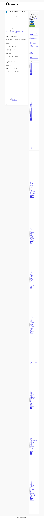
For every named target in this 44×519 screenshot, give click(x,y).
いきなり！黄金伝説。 (32, 197)
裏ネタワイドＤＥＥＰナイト (32, 495)
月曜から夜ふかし (31, 434)
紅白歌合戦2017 (31, 482)
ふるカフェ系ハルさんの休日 (32, 315)
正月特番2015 (31, 447)
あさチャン (31, 188)
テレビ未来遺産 (31, 278)
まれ (30, 330)
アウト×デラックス (31, 185)
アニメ (30, 192)
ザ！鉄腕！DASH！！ (31, 241)
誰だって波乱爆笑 (31, 498)
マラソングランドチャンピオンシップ (33, 329)
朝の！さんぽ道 (31, 437)
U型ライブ (31, 181)
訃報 (30, 497)
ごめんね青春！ (31, 235)
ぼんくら (30, 323)
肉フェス (30, 487)
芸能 (30, 491)
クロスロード (31, 228)
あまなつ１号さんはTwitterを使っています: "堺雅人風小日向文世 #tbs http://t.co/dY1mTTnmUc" (16, 31)
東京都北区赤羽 (31, 441)
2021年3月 (31, 67)
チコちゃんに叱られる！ (32, 272)
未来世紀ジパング (31, 439)
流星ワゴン (31, 454)
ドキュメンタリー (31, 279)
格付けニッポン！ (31, 444)
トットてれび (31, 282)
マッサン (30, 327)
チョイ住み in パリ (31, 275)
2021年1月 (31, 69)
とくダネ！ (31, 280)
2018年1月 (31, 104)
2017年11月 (31, 106)
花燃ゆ (30, 490)
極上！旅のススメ (31, 445)
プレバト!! (31, 316)
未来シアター (31, 438)
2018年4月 (31, 101)
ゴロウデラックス (31, 237)
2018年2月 (31, 103)
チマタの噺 (31, 274)
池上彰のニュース (31, 451)
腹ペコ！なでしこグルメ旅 (32, 488)
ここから (30, 230)
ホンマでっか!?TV (31, 324)
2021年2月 (31, 68)
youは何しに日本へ (31, 183)
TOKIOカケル (31, 178)
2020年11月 (31, 71)
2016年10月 (31, 119)
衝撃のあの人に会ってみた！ (32, 494)
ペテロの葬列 (31, 320)
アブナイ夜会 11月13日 (13, 99)
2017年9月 (31, 108)
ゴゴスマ (30, 231)
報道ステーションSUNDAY (32, 398)
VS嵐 (30, 182)
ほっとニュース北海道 (32, 322)
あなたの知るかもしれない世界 (32, 191)
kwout (16, 32)
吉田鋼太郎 (31, 391)
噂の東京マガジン (31, 395)
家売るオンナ (31, 407)
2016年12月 (31, 117)
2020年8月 (31, 74)
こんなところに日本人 (32, 238)
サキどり (30, 242)
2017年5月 (31, 112)
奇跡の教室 (31, 403)
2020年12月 (31, 70)
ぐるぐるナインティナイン (32, 224)
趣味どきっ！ (31, 499)
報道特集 (30, 399)
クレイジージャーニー (32, 227)
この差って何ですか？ (32, 233)
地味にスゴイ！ (31, 396)
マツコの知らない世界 (32, 326)
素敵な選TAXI (31, 484)
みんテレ (30, 332)
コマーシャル (31, 234)
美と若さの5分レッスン (32, 485)
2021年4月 (31, 66)
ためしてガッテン (31, 271)
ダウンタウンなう (31, 270)
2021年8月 (31, 63)
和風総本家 (31, 392)
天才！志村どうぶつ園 (32, 402)
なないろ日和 (31, 287)
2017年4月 (31, 113)
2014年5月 (31, 147)
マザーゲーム (31, 325)
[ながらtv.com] (12, 4)
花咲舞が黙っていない (32, 489)
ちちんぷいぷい (31, 273)
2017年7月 (31, 110)
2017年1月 (31, 116)
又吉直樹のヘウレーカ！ (32, 390)
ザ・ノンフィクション (32, 239)
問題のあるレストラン (32, 393)
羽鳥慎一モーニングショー (32, 486)
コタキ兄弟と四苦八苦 (32, 232)
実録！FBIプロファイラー (32, 406)
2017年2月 (31, 115)
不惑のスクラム (31, 361)
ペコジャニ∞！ (31, 319)
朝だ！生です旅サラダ (32, 436)
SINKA (26, 517)
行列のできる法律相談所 (32, 493)
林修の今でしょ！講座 (32, 442)
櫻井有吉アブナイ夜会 (32, 446)
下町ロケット (31, 359)
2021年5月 (31, 65)
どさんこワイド (31, 281)
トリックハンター (31, 283)
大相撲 (30, 401)
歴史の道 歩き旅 (31, 448)
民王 (30, 449)
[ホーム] (6, 1)
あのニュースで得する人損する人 (32, 193)
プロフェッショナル (31, 318)
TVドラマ (30, 180)
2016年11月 (31, 118)
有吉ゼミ (30, 435)
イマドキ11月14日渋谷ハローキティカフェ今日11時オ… (22, 104)
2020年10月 (31, 72)
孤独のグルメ (31, 405)
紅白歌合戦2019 (31, 483)
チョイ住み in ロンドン (32, 276)
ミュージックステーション (32, 331)
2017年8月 (31, 109)
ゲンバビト (31, 229)
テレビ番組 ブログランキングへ (32, 20)
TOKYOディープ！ (31, 179)
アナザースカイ (31, 190)
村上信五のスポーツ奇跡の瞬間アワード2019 (33, 440)
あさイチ (30, 186)
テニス (30, 277)
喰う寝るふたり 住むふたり (32, 394)
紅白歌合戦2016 (31, 481)
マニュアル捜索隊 (31, 328)
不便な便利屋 (31, 360)
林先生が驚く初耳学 (31, 443)
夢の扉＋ (30, 400)
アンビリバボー (31, 196)
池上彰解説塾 (31, 452)
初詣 (30, 389)
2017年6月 (31, 111)
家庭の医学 (31, 408)
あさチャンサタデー (31, 189)
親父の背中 (31, 496)
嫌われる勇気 (31, 404)
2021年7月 (31, 64)
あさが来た (31, 187)
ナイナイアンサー (31, 284)
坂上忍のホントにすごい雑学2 (32, 397)
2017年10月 (31, 107)
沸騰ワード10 (31, 453)
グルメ (30, 225)
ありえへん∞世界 (31, 194)
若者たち (30, 492)
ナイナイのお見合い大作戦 (32, 285)
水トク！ (30, 450)
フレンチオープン (31, 317)
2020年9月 (31, 73)
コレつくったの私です (32, 236)
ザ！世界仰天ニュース (32, 240)
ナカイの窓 (31, 286)
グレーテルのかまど (31, 226)
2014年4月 (31, 148)
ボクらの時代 (31, 321)
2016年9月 (31, 120)
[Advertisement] (16, 22)
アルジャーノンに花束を (32, 195)
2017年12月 (31, 105)
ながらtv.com (7, 14)
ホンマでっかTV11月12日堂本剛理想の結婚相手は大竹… (10, 104)
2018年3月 (31, 102)
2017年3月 (31, 114)
